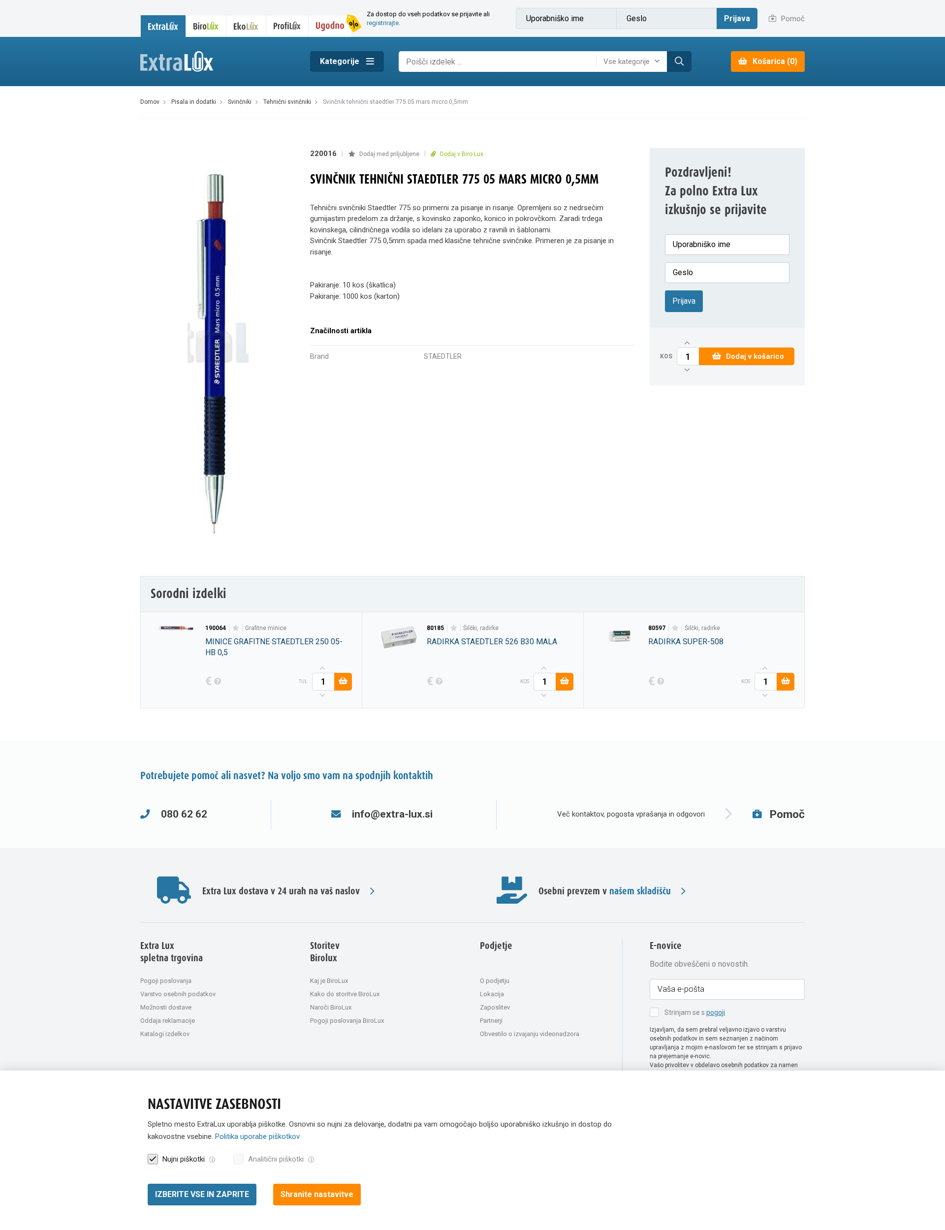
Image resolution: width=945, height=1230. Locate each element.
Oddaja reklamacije (167, 1020)
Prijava (737, 18)
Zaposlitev (495, 1007)
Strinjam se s (694, 1012)
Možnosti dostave (165, 1007)
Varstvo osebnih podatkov (178, 994)
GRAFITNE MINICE (265, 628)
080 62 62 (184, 814)
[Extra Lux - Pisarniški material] (217, 61)
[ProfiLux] (287, 26)
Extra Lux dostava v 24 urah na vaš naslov (281, 891)
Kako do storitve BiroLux (344, 994)
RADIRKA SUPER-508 (686, 641)
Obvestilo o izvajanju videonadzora (529, 1034)
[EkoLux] (246, 26)
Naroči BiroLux (330, 1007)
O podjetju (494, 980)
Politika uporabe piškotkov (257, 1136)
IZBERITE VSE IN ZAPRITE (202, 1194)
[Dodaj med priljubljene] (235, 628)
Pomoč (792, 18)
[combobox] (633, 61)
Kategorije (340, 61)
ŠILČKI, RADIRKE (481, 628)
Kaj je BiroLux (329, 980)
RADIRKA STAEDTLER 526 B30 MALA (492, 641)
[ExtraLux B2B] (163, 26)
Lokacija (492, 994)
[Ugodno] (330, 26)
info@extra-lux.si (392, 814)
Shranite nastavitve (317, 1194)
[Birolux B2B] (206, 26)
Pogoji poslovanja (165, 980)
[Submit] (679, 61)
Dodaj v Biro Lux (461, 154)
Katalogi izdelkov (164, 1034)
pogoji (715, 1012)
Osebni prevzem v (604, 891)
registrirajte (383, 23)
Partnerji (491, 1020)
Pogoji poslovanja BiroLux (347, 1020)
